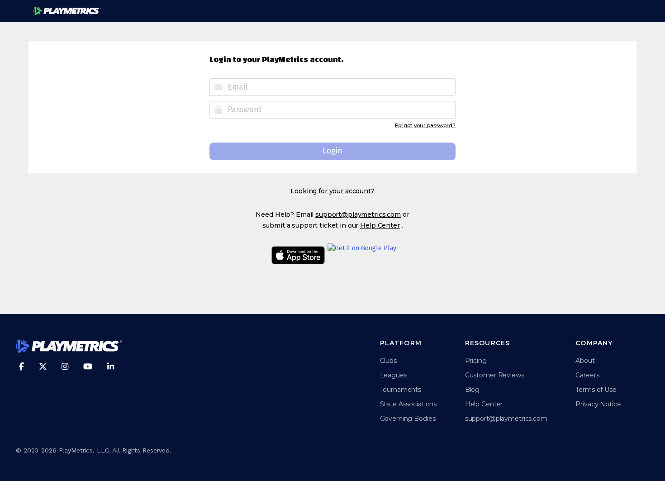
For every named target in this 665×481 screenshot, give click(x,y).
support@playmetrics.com (358, 214)
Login (332, 151)
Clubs (388, 361)
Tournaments (401, 390)
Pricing (476, 361)
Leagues (393, 375)
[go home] (67, 11)
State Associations (408, 404)
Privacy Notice (598, 404)
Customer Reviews (494, 375)
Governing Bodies (408, 418)
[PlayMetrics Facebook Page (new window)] (21, 366)
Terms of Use (595, 390)
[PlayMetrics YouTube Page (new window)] (87, 366)
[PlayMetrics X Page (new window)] (43, 366)
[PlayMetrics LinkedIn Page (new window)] (110, 366)
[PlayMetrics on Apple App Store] (298, 256)
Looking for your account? (332, 191)
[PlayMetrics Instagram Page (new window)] (64, 366)
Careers (587, 375)
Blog (472, 390)
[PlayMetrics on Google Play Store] (362, 256)
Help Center (379, 225)
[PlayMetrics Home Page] (69, 347)
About (584, 361)
